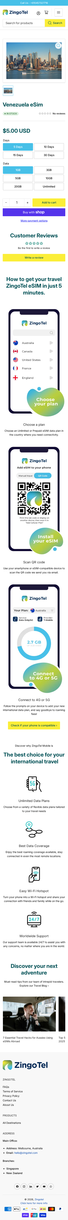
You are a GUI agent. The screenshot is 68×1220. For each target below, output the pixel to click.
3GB (49, 170)
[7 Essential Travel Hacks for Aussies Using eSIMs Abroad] (29, 1014)
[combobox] (34, 23)
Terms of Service (13, 1091)
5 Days (18, 147)
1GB (18, 170)
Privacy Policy (11, 1095)
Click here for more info (34, 1203)
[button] (45, 113)
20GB (18, 186)
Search (57, 23)
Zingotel (39, 1199)
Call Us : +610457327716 (34, 2)
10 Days (49, 147)
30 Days (49, 155)
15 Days (18, 155)
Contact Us (9, 1100)
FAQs (6, 1086)
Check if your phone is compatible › (34, 725)
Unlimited (49, 186)
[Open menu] (59, 12)
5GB (18, 178)
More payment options (34, 220)
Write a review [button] (34, 257)
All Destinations (12, 1122)
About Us (8, 1104)
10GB (49, 178)
